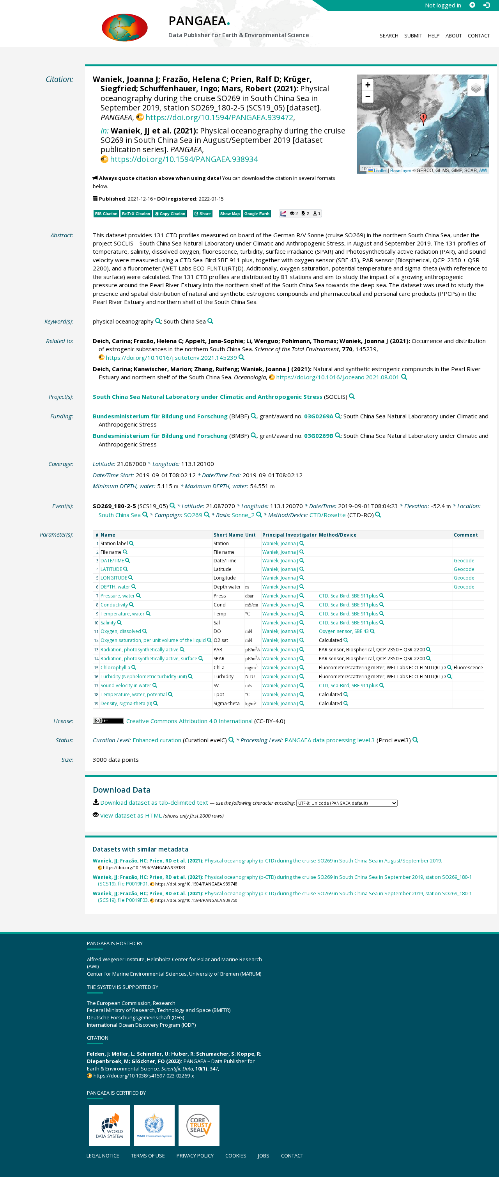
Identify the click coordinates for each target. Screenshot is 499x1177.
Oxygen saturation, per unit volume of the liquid (153, 640)
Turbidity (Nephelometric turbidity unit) (144, 676)
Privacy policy (195, 1155)
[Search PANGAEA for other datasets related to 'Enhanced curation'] (231, 740)
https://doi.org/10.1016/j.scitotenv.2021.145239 (171, 357)
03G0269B (318, 435)
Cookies (235, 1155)
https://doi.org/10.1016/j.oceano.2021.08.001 (338, 377)
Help (434, 35)
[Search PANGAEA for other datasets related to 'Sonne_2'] (259, 515)
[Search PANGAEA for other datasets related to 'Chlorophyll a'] (133, 667)
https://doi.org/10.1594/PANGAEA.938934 (184, 159)
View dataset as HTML (131, 815)
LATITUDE (111, 569)
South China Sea (120, 515)
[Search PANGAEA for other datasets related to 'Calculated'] (345, 640)
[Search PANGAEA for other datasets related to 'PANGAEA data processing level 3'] (415, 740)
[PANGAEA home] (125, 20)
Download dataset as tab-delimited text (154, 802)
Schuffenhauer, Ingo (179, 88)
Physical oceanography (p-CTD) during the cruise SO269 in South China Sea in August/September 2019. (267, 860)
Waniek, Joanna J (125, 79)
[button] (423, 119)
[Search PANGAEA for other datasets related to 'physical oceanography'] (158, 321)
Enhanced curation (157, 740)
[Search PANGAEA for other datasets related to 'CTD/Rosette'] (378, 515)
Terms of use (148, 1155)
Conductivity (114, 604)
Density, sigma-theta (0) (126, 703)
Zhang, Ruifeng (216, 369)
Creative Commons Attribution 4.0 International (189, 721)
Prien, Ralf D (255, 79)
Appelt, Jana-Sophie (214, 341)
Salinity (108, 622)
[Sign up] (472, 5)
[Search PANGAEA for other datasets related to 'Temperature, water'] (148, 613)
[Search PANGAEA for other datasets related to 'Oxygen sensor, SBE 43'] (372, 631)
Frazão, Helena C (194, 79)
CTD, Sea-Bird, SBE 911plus (348, 595)
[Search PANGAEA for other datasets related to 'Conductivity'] (131, 604)
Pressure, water (118, 595)
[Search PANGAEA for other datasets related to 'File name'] (125, 551)
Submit (413, 35)
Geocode (464, 560)
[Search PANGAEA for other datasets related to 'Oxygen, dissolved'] (144, 631)
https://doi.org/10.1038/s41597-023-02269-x (144, 1075)
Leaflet (380, 170)
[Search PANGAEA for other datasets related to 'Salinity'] (119, 622)
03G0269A (318, 416)
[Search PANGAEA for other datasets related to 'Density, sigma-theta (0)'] (155, 703)
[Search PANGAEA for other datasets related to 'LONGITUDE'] (130, 577)
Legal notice (103, 1155)
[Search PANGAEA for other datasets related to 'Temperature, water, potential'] (170, 694)
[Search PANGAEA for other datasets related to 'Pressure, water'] (138, 595)
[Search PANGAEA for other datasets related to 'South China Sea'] (210, 321)
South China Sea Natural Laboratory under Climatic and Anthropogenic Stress (207, 396)
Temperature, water (123, 613)
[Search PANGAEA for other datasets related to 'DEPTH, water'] (133, 586)
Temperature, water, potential (134, 694)
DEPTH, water (115, 586)
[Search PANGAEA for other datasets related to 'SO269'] (207, 515)
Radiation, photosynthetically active (140, 649)
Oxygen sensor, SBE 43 (344, 631)
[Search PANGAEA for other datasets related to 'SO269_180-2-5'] (172, 506)
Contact (479, 35)
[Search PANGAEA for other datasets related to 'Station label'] (131, 543)
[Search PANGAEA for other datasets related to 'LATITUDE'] (125, 569)
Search (389, 35)
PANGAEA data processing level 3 (330, 740)
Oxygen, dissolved (121, 631)
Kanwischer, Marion (162, 369)
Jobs (263, 1155)
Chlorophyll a (115, 667)
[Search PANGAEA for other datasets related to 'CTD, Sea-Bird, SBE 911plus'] (381, 595)
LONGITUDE (114, 577)
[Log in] (486, 5)
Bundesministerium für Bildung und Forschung (160, 416)
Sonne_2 (243, 515)
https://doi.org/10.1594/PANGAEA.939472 (219, 117)
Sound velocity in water (126, 685)
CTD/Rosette (328, 515)
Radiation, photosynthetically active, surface (149, 658)
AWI (483, 170)
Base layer (400, 170)
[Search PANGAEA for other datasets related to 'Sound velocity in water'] (154, 685)
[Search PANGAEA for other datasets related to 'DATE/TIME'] (127, 560)
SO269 (193, 515)
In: (105, 130)
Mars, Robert (246, 88)
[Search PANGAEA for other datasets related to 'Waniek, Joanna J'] (301, 543)
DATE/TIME (112, 560)
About (454, 35)
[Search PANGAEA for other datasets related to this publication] (241, 358)
